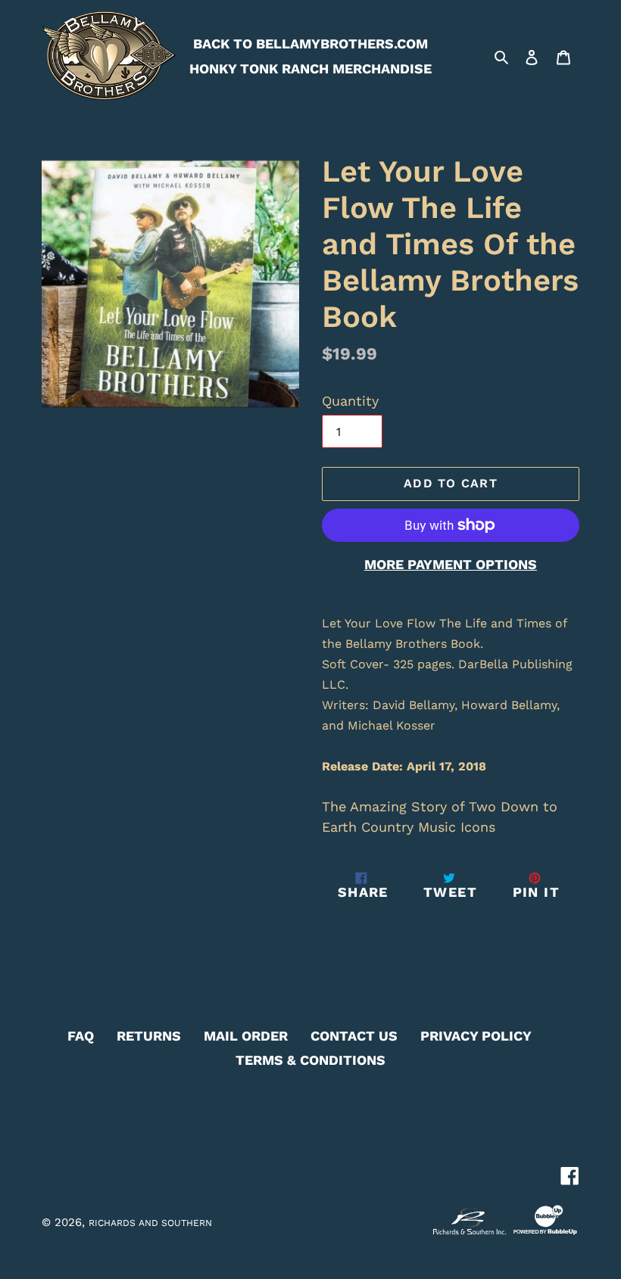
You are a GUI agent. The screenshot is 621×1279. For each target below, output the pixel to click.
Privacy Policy (476, 1036)
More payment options (450, 564)
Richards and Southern (150, 1223)
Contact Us (354, 1036)
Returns (149, 1036)
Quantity (350, 401)
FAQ (80, 1036)
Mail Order (246, 1036)
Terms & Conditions (310, 1060)
